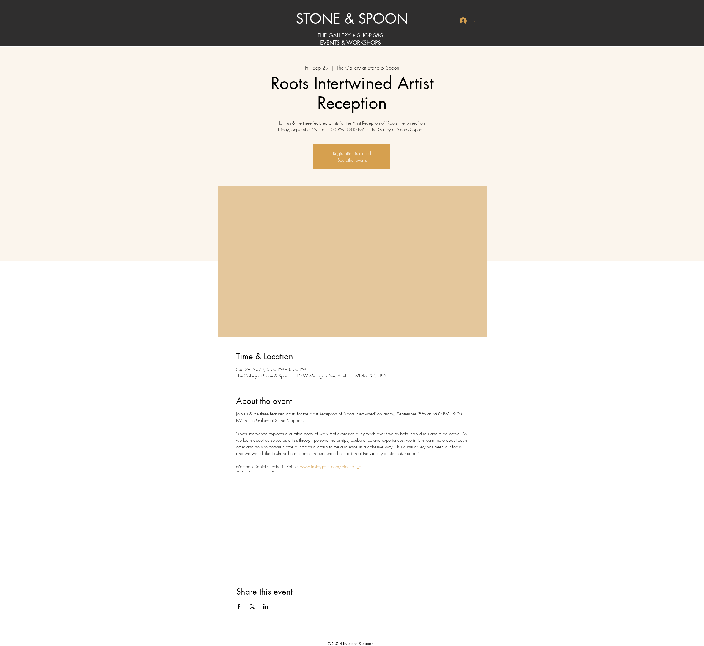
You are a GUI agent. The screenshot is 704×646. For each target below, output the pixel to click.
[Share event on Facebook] (238, 606)
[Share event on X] (252, 606)
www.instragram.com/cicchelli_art (331, 466)
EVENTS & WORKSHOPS (350, 42)
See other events (352, 160)
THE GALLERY (334, 35)
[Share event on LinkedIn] (265, 606)
